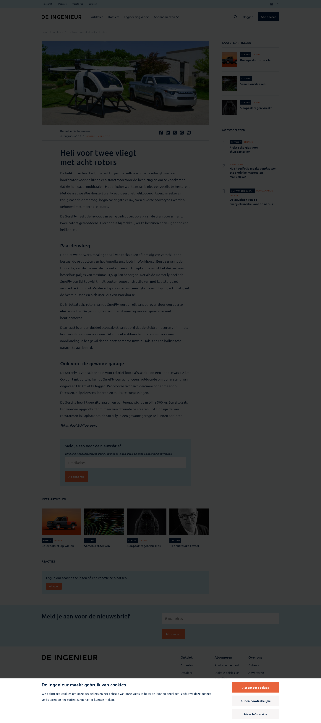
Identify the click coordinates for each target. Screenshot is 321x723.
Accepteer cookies (255, 687)
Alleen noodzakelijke (256, 701)
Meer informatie (255, 714)
